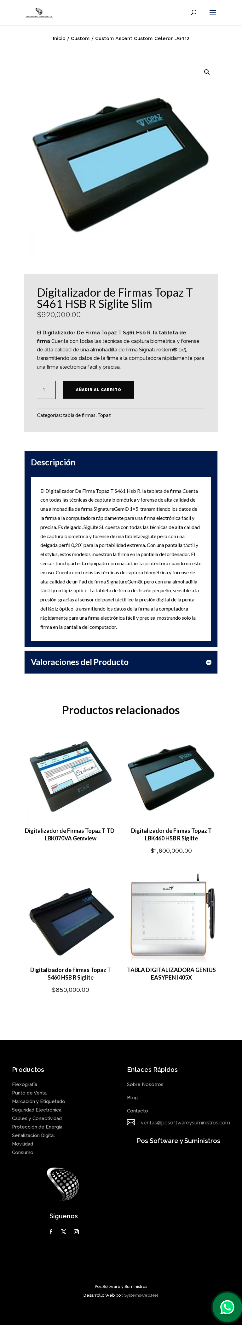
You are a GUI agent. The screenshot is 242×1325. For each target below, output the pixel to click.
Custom (80, 38)
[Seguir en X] (64, 1232)
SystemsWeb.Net (141, 1295)
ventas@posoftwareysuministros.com (185, 1123)
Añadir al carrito (98, 390)
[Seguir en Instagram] (76, 1232)
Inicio (59, 38)
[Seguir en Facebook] (51, 1232)
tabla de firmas (79, 415)
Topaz (104, 415)
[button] (207, 72)
